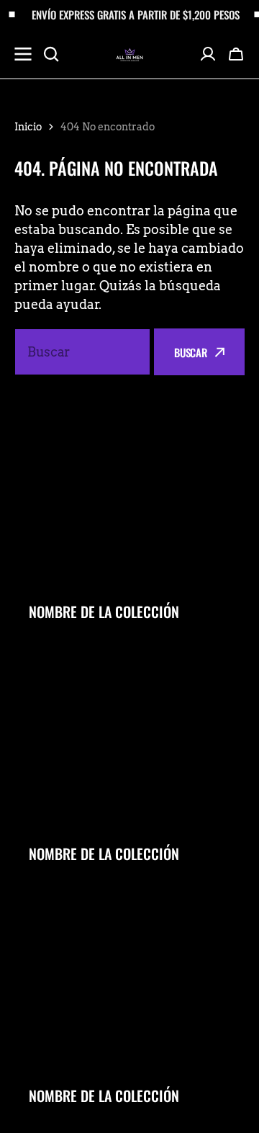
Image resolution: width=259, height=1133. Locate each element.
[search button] (51, 54)
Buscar (190, 352)
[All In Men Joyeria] (129, 53)
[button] (236, 54)
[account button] (208, 54)
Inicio (28, 127)
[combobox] (82, 351)
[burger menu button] (23, 54)
